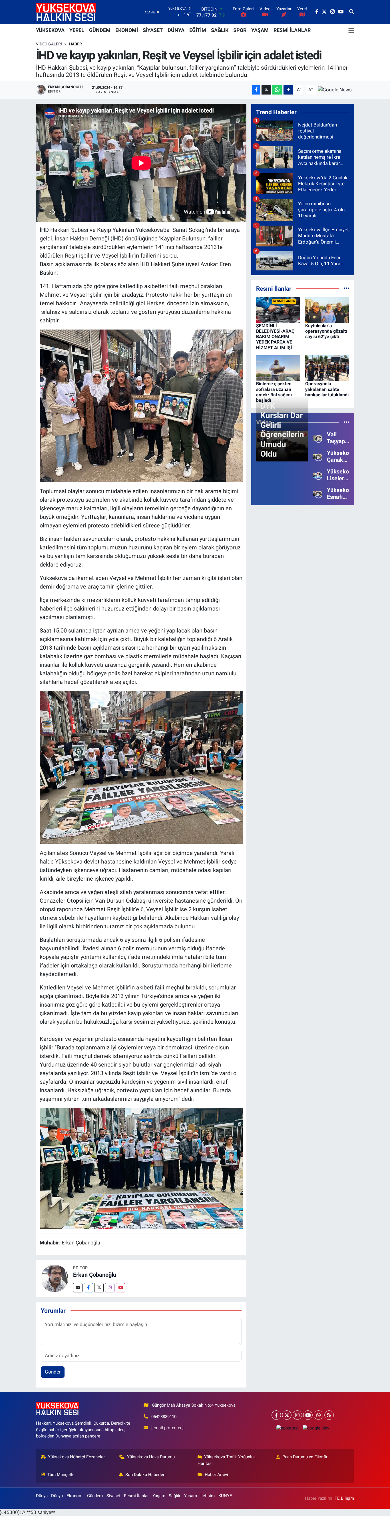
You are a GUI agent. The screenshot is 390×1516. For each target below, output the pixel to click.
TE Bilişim (344, 1498)
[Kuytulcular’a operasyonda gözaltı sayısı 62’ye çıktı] (327, 309)
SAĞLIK (219, 30)
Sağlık (174, 1495)
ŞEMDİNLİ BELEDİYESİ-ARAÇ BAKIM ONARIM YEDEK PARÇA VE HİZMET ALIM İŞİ (275, 336)
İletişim (207, 1495)
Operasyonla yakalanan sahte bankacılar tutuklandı (327, 389)
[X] (287, 1415)
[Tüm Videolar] (346, 422)
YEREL (76, 30)
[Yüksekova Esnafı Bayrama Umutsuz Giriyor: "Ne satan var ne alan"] (317, 493)
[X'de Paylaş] (266, 90)
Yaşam (158, 1495)
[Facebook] (88, 1287)
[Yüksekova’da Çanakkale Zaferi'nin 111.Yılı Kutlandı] (317, 456)
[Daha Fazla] (288, 90)
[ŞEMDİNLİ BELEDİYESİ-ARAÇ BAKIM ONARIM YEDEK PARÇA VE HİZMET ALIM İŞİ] (278, 309)
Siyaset (113, 1495)
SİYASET (153, 30)
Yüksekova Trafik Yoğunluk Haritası (227, 1460)
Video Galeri (49, 44)
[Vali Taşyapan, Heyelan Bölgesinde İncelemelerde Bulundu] (317, 437)
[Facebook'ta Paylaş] (256, 90)
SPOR (239, 30)
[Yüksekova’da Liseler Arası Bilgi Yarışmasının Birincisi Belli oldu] (317, 474)
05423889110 (163, 1416)
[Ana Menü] (351, 30)
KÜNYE (225, 1495)
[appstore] (287, 1428)
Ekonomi (75, 1495)
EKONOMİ (126, 30)
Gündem (95, 1495)
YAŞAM (260, 30)
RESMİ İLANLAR (292, 30)
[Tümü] (346, 288)
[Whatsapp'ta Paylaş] (277, 90)
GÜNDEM (99, 30)
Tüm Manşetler (61, 1474)
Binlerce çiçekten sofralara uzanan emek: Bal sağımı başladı (274, 392)
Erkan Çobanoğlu (94, 1274)
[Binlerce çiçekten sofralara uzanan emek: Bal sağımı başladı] (278, 368)
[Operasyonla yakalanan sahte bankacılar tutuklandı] (327, 368)
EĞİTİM (197, 30)
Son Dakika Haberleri (145, 1474)
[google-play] (315, 1428)
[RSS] (329, 1415)
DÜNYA (176, 30)
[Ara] (351, 12)
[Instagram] (109, 1287)
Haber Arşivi (216, 1474)
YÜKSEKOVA (50, 30)
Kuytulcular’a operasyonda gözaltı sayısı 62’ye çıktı (326, 331)
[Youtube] (120, 1287)
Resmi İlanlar (136, 1495)
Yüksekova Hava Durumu (151, 1456)
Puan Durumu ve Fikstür (304, 1456)
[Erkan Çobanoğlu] (54, 1278)
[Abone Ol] (335, 89)
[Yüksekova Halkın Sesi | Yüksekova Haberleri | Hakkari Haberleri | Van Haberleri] (66, 12)
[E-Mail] (78, 1287)
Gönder (53, 1372)
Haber (75, 44)
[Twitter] (99, 1287)
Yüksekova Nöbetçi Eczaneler (76, 1456)
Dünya (42, 1495)
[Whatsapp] (318, 1415)
